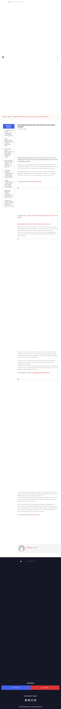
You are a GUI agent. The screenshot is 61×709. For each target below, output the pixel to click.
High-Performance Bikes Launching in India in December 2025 (9, 142)
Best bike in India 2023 (34, 181)
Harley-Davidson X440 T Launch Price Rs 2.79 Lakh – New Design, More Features (9, 184)
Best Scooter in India (33, 514)
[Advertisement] (9, 233)
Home (4, 117)
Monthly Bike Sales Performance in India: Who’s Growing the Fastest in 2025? (9, 153)
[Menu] (3, 57)
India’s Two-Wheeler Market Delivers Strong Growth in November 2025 (9, 203)
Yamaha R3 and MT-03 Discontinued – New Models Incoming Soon (9, 133)
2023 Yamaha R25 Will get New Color (38, 373)
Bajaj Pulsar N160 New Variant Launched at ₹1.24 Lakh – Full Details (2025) (9, 194)
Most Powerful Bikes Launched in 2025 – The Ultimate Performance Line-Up (9, 164)
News (9, 117)
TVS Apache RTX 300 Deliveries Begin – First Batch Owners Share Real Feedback (9, 174)
